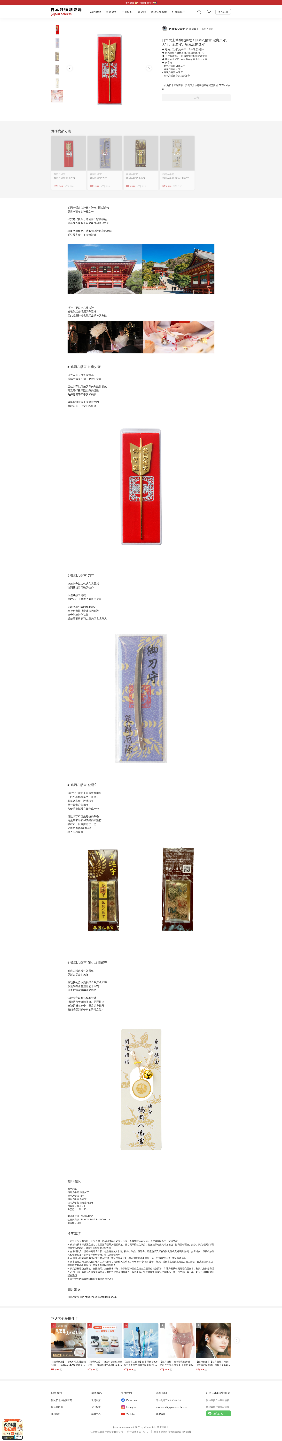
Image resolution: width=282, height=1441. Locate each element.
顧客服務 (96, 1393)
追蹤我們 (126, 1393)
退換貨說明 (114, 1254)
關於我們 (56, 1393)
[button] (57, 29)
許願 (188, 28)
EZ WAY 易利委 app (138, 1261)
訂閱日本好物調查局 (218, 1393)
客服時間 (161, 1393)
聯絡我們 (72, 1275)
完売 (196, 97)
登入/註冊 (223, 11)
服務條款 (181, 1258)
